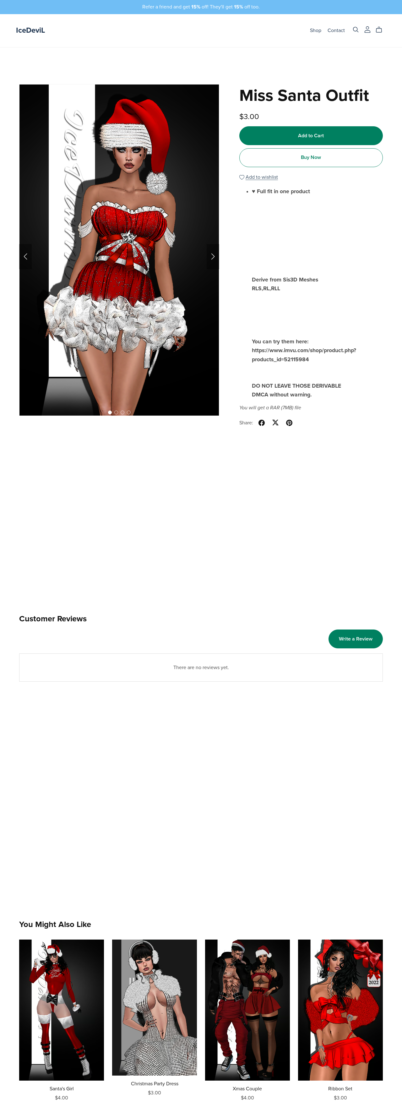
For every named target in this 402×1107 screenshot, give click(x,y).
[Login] (367, 29)
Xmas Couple (247, 1089)
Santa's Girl (62, 1089)
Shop (315, 30)
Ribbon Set (340, 1089)
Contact (336, 30)
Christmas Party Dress (154, 1084)
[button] (25, 256)
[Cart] (381, 30)
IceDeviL (30, 30)
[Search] (356, 30)
